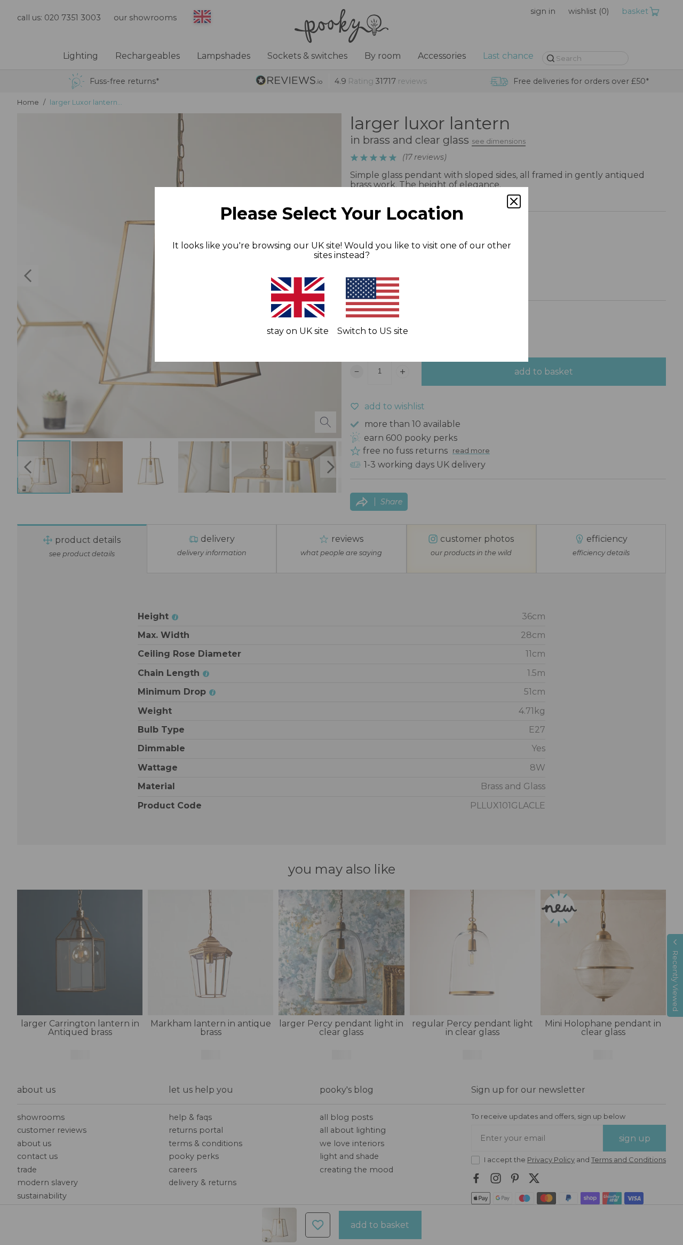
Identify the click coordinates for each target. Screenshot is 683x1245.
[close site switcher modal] (513, 201)
